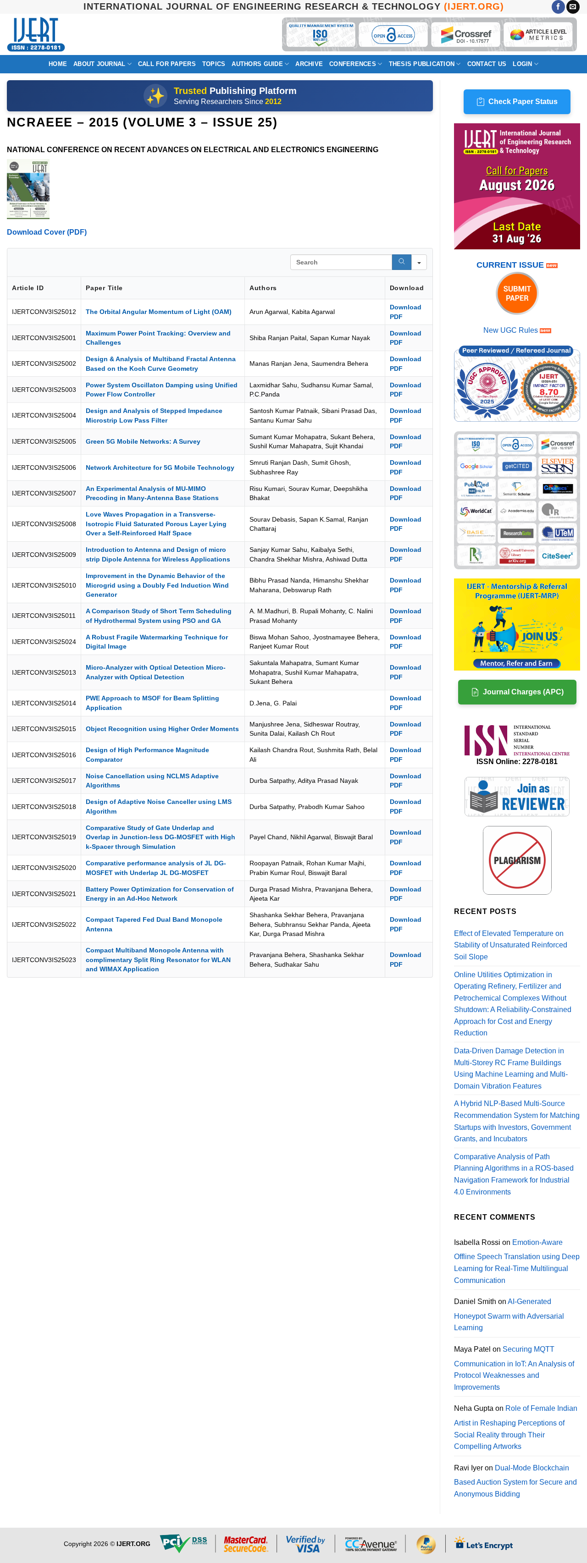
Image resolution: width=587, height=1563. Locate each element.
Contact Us (487, 64)
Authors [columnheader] (263, 288)
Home (58, 64)
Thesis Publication (422, 64)
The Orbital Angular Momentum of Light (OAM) (159, 311)
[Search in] (419, 262)
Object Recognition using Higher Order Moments (162, 728)
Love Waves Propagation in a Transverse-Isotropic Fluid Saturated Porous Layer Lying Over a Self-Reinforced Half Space (156, 524)
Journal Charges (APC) (523, 692)
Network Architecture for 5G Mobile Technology (160, 467)
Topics (214, 64)
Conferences (352, 64)
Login (522, 64)
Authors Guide (257, 64)
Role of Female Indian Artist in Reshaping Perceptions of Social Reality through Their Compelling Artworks (515, 1427)
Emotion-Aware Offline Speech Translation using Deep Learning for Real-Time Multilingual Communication (517, 1261)
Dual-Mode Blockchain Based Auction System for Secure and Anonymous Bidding (515, 1481)
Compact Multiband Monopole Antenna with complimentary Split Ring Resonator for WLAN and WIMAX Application (158, 960)
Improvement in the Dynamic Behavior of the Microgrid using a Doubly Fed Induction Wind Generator (157, 585)
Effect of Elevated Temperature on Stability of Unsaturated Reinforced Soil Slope (510, 945)
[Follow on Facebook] (558, 7)
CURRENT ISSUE (511, 265)
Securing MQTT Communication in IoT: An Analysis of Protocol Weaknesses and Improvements (514, 1368)
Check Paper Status (523, 101)
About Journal (99, 64)
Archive (309, 64)
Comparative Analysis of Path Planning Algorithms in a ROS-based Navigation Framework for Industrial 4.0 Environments (514, 1174)
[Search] (401, 262)
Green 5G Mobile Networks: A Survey (143, 441)
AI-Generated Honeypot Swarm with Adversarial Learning (509, 1315)
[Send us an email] (573, 7)
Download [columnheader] (407, 288)
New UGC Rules (510, 330)
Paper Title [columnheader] (104, 288)
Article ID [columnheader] (28, 288)
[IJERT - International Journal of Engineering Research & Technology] (36, 34)
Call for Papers (167, 64)
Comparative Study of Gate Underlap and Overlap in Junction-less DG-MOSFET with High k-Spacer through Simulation (160, 837)
